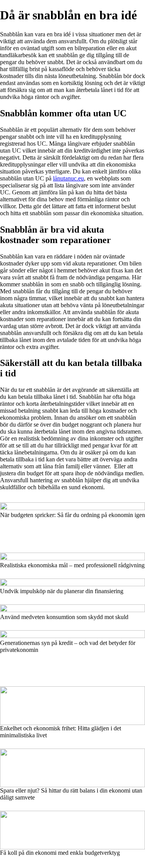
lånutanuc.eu (68, 178)
